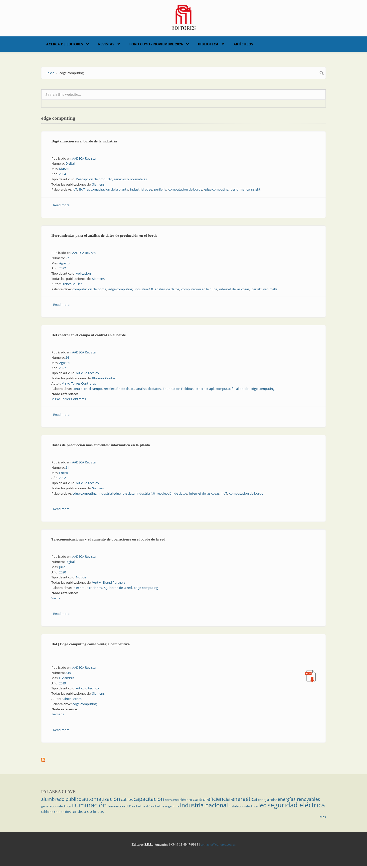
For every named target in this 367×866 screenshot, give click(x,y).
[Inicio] (184, 17)
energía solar (267, 799)
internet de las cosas (234, 289)
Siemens (98, 184)
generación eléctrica (56, 806)
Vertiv (96, 582)
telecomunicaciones (87, 587)
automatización (101, 798)
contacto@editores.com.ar (218, 844)
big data (129, 493)
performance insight (245, 189)
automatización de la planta (107, 189)
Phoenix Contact (104, 378)
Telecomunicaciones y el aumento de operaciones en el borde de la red (108, 539)
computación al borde (232, 388)
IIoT (82, 189)
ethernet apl (204, 388)
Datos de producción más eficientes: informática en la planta (100, 445)
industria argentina (165, 806)
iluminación (89, 804)
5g (105, 587)
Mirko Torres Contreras (78, 383)
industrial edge (141, 189)
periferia (160, 189)
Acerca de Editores (64, 44)
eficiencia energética (232, 798)
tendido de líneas (87, 811)
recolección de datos (119, 388)
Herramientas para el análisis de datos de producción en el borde (104, 235)
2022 (62, 268)
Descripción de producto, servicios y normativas (111, 179)
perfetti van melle (264, 289)
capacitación (149, 798)
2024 (62, 174)
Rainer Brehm (71, 698)
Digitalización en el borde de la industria (84, 141)
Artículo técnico (87, 373)
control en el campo (87, 388)
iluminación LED (119, 806)
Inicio (50, 73)
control (199, 799)
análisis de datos (167, 289)
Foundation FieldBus (178, 388)
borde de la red (120, 587)
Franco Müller (71, 284)
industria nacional (204, 805)
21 (67, 467)
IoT (74, 189)
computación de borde (185, 189)
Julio (62, 567)
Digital (70, 163)
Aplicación (83, 273)
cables (127, 799)
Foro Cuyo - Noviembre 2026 (156, 44)
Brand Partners (114, 582)
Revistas (106, 44)
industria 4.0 (144, 289)
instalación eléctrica (243, 806)
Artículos (243, 44)
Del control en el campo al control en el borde (88, 335)
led (262, 805)
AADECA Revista (84, 158)
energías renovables (299, 799)
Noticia (81, 577)
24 (67, 357)
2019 (62, 683)
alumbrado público (61, 799)
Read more (61, 205)
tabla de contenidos (56, 811)
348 (68, 672)
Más (323, 817)
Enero (63, 472)
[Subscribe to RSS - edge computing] (183, 760)
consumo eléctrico (178, 799)
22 (67, 258)
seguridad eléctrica (296, 804)
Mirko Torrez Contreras (68, 399)
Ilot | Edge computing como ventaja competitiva (90, 644)
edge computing (216, 189)
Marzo (64, 168)
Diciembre (66, 678)
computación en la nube (199, 289)
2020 (62, 572)
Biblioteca (208, 44)
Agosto (64, 263)
